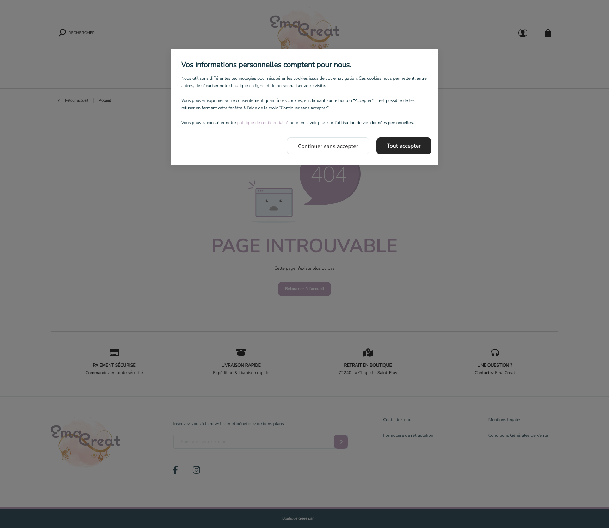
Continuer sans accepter (328, 146)
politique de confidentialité (263, 123)
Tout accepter (404, 146)
